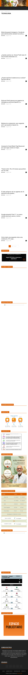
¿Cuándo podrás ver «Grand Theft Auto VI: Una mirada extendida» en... (13, 55)
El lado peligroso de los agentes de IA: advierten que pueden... (12, 192)
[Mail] (14, 666)
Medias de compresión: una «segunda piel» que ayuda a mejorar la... (12, 124)
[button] (2, 8)
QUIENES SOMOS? (9, 671)
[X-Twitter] (17, 666)
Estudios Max (19, 673)
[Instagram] (10, 666)
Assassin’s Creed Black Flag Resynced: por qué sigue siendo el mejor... (13, 147)
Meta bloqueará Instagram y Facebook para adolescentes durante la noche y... (13, 33)
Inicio (2, 11)
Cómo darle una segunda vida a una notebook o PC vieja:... (12, 238)
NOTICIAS (3, 35)
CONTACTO (23, 671)
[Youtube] (21, 666)
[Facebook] (7, 666)
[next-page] (18, 246)
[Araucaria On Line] (14, 3)
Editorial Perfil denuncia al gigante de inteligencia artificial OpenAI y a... (12, 101)
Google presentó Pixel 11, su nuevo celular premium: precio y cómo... (11, 215)
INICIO (3, 671)
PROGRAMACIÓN (17, 671)
